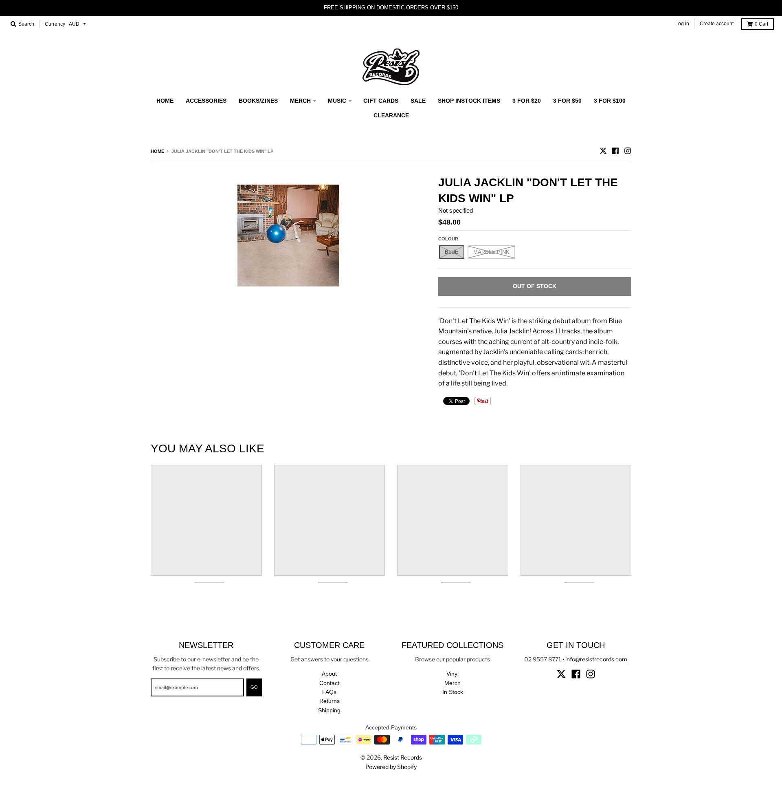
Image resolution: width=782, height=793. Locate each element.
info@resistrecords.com (596, 659)
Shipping (329, 710)
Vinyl (452, 673)
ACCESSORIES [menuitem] (206, 100)
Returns (329, 701)
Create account (717, 23)
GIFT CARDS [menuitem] (380, 100)
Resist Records (402, 757)
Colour (448, 238)
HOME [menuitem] (165, 100)
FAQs (329, 692)
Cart (761, 24)
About (329, 673)
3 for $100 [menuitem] (610, 100)
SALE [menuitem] (418, 100)
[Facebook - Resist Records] (615, 150)
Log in (682, 23)
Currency (55, 24)
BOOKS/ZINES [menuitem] (258, 100)
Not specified (455, 210)
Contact (329, 683)
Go (254, 687)
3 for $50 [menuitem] (567, 100)
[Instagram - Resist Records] (627, 150)
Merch (452, 683)
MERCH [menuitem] (300, 100)
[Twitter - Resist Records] (603, 150)
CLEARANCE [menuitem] (391, 115)
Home (157, 151)
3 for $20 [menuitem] (526, 100)
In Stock (452, 692)
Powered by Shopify (391, 766)
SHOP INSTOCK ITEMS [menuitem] (469, 100)
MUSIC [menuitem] (337, 100)
